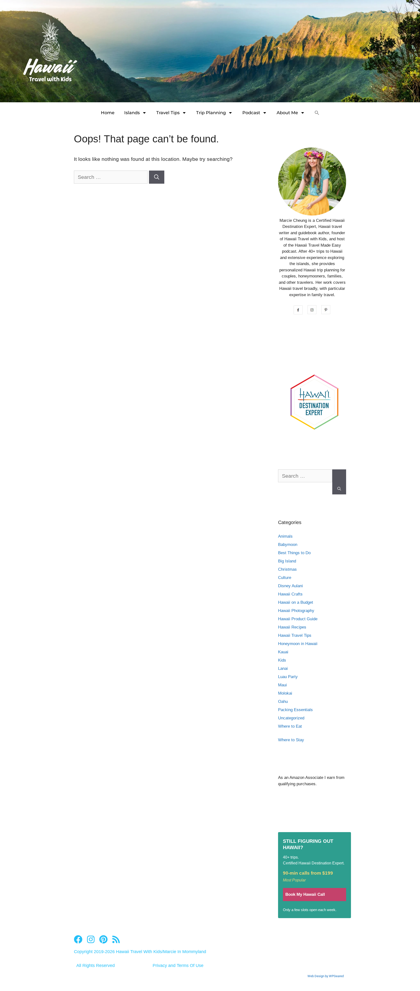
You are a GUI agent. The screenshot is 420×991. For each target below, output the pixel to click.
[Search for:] (111, 177)
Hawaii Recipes (292, 627)
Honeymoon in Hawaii (297, 643)
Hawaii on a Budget (295, 602)
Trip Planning (211, 112)
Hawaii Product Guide (297, 619)
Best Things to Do (294, 553)
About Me (287, 112)
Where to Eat (290, 726)
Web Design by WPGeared (325, 976)
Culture (284, 577)
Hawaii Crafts (290, 594)
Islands (132, 112)
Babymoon (287, 544)
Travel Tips (168, 112)
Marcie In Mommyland (184, 951)
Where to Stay (291, 740)
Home (107, 112)
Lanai (283, 668)
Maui (282, 685)
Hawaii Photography (296, 610)
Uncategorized (291, 718)
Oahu (283, 701)
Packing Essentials (295, 709)
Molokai (285, 693)
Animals (285, 536)
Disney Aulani (290, 586)
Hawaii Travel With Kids (139, 951)
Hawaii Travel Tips (294, 635)
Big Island (287, 561)
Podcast (251, 112)
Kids (282, 660)
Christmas (287, 569)
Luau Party (288, 676)
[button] (317, 112)
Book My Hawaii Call (305, 894)
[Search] (156, 177)
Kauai (283, 652)
